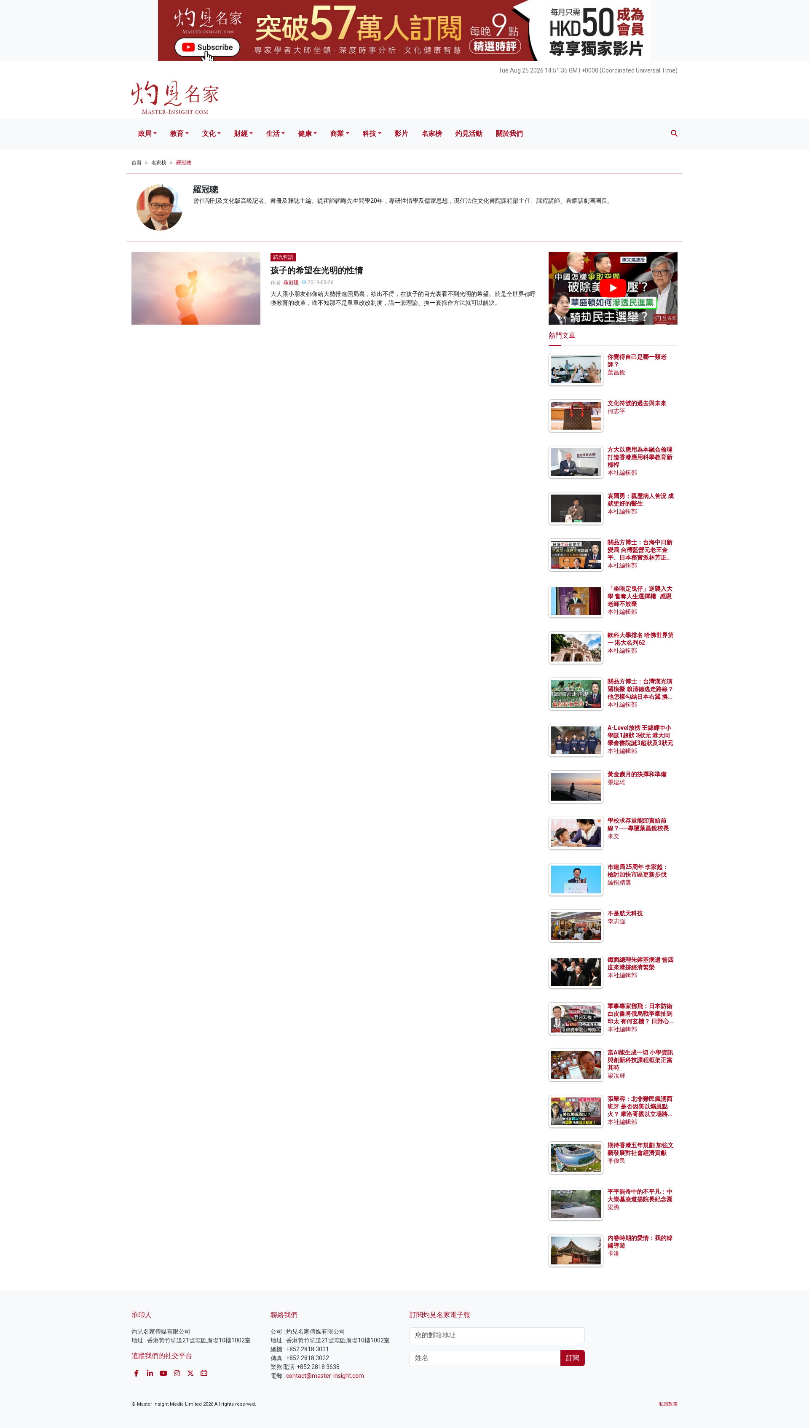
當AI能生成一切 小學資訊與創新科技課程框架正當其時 (640, 1060)
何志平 (616, 411)
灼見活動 (468, 133)
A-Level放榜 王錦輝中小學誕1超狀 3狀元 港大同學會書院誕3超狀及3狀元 (640, 735)
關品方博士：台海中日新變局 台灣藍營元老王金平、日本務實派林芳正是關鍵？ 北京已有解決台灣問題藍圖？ (641, 557)
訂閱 (572, 1358)
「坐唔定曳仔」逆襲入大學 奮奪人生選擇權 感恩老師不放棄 (640, 596)
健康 (305, 133)
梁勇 (613, 1207)
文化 (209, 133)
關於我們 (509, 133)
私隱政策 (668, 1404)
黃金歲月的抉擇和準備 (637, 774)
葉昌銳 (616, 372)
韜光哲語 (283, 257)
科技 (369, 133)
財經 (241, 133)
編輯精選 (619, 882)
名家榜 (432, 133)
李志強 (616, 921)
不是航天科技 (625, 913)
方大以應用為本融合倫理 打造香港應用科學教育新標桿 (641, 457)
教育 (177, 133)
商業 (337, 133)
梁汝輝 (616, 1075)
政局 (145, 133)
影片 (401, 133)
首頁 (136, 163)
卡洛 (613, 1253)
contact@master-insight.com (325, 1375)
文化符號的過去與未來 (637, 403)
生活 (273, 133)
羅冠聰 (183, 163)
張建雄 (616, 782)
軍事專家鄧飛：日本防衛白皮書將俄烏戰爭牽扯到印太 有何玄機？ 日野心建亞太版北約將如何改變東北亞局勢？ (640, 1021)
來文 (613, 836)
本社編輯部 (622, 472)
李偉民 (616, 1160)
